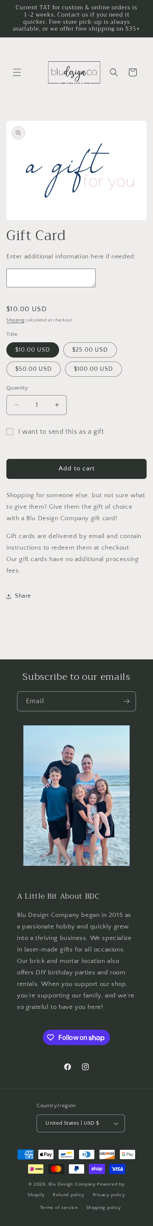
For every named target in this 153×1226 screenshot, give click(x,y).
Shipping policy (104, 1207)
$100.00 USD (93, 369)
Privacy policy (109, 1194)
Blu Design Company (72, 1184)
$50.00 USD (33, 369)
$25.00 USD (90, 350)
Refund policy (69, 1194)
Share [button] (23, 596)
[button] (17, 72)
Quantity (17, 388)
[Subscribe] (126, 701)
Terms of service (59, 1207)
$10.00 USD (32, 350)
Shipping (15, 320)
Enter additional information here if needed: (71, 256)
